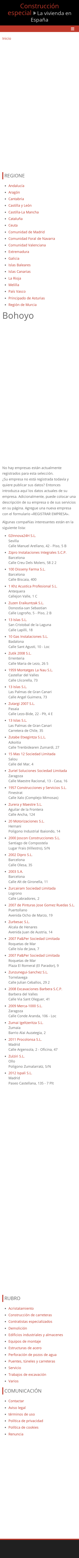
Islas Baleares (19, 265)
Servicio (14, 1367)
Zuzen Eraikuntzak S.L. (26, 603)
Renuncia (15, 1434)
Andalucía (16, 185)
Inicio (6, 38)
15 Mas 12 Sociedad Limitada (31, 754)
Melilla (13, 284)
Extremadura (18, 251)
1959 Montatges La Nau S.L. (30, 670)
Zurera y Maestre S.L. (25, 804)
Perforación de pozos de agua (32, 1354)
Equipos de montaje (24, 1341)
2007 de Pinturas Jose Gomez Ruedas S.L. (41, 905)
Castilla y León (20, 205)
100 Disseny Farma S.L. (26, 569)
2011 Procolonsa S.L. (25, 1039)
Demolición (17, 1328)
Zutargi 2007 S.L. (21, 703)
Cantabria (16, 198)
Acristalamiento (21, 1308)
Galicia (13, 258)
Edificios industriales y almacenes (35, 1334)
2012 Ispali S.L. (20, 1073)
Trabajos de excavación (27, 1374)
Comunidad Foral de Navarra (31, 238)
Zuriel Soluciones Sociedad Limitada (37, 770)
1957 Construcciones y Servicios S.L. (37, 787)
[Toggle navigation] (72, 29)
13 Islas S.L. (17, 619)
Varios (13, 1381)
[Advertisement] (39, 105)
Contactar (16, 1401)
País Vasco (17, 291)
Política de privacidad (25, 1420)
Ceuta (13, 225)
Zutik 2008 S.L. (19, 653)
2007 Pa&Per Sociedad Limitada (34, 938)
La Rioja (14, 278)
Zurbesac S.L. (19, 921)
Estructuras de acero (25, 1348)
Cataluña (15, 218)
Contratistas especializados (30, 1321)
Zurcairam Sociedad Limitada (32, 888)
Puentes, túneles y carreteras (31, 1361)
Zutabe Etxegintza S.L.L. (27, 737)
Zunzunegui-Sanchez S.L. (28, 972)
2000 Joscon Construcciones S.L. (34, 838)
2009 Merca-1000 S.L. (25, 1006)
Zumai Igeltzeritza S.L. (25, 1022)
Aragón (14, 192)
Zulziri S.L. (16, 1056)
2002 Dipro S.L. (20, 854)
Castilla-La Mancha (23, 212)
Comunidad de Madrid (26, 232)
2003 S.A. (15, 871)
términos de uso (21, 1414)
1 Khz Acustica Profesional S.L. (32, 586)
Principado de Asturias (26, 298)
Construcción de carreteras (30, 1315)
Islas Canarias (19, 271)
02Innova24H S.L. (22, 535)
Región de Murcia (22, 304)
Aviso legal (17, 1407)
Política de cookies (23, 1427)
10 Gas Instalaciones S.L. (28, 636)
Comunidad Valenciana (27, 245)
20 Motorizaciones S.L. (26, 821)
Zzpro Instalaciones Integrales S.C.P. (37, 552)
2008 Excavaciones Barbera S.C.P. (35, 989)
